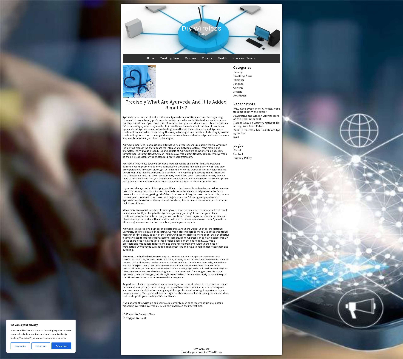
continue (178, 216)
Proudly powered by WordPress (201, 351)
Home (150, 58)
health (143, 318)
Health (222, 58)
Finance (207, 58)
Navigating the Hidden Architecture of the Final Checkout (256, 117)
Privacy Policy (242, 157)
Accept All (61, 346)
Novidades (240, 95)
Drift (236, 137)
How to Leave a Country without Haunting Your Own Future (256, 124)
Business (190, 58)
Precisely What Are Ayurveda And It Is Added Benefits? (176, 105)
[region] (41, 336)
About (237, 150)
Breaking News (169, 58)
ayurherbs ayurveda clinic (155, 126)
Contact (238, 153)
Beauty (237, 71)
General (238, 87)
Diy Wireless (201, 28)
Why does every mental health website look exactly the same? (256, 110)
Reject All (41, 346)
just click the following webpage (182, 169)
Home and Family (244, 58)
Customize (20, 346)
